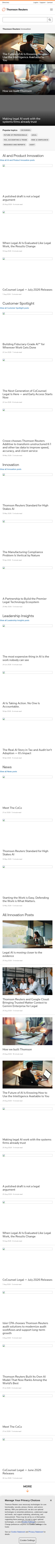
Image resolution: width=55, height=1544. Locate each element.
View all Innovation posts (10, 469)
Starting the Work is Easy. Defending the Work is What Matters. (26, 899)
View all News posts (8, 771)
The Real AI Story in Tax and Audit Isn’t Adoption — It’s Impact (27, 751)
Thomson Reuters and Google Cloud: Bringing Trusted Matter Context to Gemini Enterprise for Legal (26, 1002)
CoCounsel (26, 130)
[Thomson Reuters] (27, 422)
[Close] (51, 1500)
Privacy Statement (36, 1532)
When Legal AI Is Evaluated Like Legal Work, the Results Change (27, 244)
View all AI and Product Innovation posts (17, 160)
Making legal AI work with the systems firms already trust (21, 120)
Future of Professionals (15, 135)
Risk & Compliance (39, 140)
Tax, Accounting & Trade (15, 140)
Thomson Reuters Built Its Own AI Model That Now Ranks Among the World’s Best (25, 1380)
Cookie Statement (18, 1532)
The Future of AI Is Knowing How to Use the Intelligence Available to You (25, 57)
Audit (32, 145)
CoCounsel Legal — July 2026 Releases (27, 289)
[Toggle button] (51, 9)
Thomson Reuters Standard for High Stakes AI (25, 506)
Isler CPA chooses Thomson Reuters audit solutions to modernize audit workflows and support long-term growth (25, 1328)
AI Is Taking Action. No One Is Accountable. (21, 704)
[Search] (49, 19)
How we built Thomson (17, 91)
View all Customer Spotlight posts (14, 308)
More (27, 1486)
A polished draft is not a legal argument (21, 197)
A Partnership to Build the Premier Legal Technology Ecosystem (25, 600)
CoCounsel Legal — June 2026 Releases (22, 1471)
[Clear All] (44, 19)
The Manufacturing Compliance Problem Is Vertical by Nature (23, 553)
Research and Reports (14, 145)
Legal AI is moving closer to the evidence (22, 954)
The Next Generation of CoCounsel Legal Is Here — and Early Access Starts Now (27, 394)
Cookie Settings (28, 1522)
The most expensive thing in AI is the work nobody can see (26, 658)
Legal (34, 135)
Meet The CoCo (12, 808)
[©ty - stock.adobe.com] (27, 731)
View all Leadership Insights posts (14, 620)
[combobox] (27, 19)
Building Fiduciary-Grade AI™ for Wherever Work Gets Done (24, 345)
